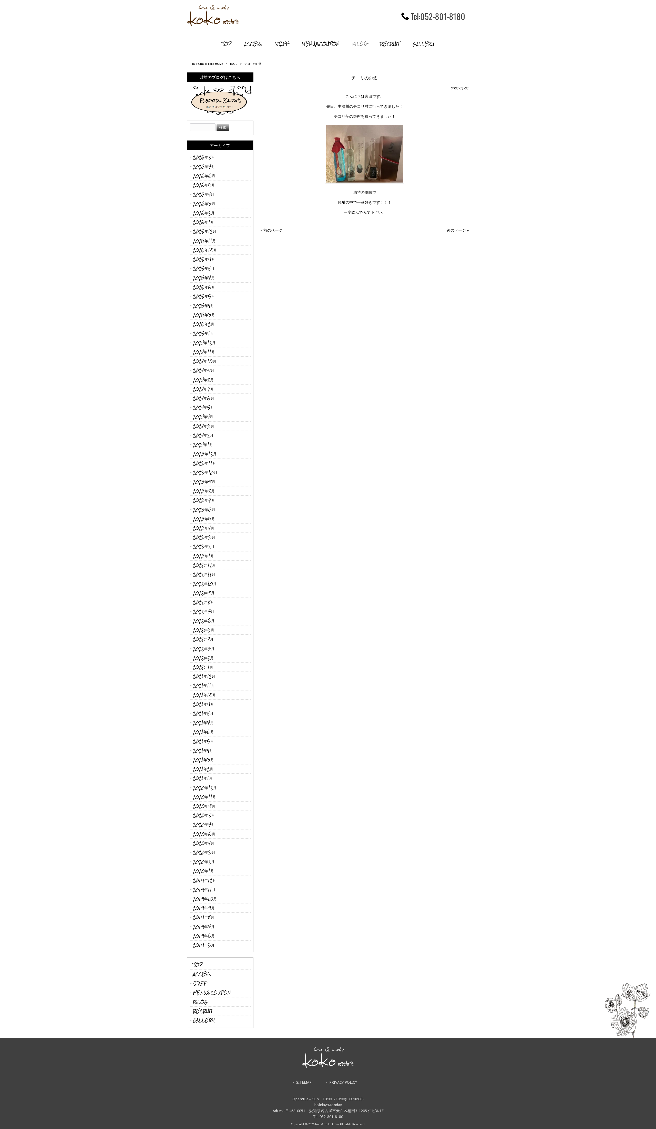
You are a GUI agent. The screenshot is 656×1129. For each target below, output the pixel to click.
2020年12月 (205, 787)
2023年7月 (204, 500)
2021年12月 (204, 676)
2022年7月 (203, 611)
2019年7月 (203, 926)
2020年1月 (203, 871)
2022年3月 (203, 648)
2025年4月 (203, 305)
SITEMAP (304, 1082)
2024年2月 (203, 435)
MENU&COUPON (212, 992)
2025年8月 (203, 268)
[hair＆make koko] (213, 24)
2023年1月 (203, 556)
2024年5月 (203, 407)
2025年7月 (204, 277)
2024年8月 (203, 380)
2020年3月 (204, 852)
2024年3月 (203, 426)
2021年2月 (203, 769)
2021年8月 (203, 713)
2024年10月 (204, 361)
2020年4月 (203, 843)
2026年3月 (204, 203)
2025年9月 (204, 259)
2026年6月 (204, 176)
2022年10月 (205, 583)
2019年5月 (203, 945)
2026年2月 (203, 213)
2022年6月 (203, 620)
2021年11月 (204, 685)
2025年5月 (204, 296)
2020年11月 (204, 797)
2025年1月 (203, 333)
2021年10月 (204, 695)
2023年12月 (205, 454)
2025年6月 (204, 287)
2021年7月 (203, 722)
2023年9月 (204, 481)
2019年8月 (203, 917)
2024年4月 (203, 416)
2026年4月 (203, 194)
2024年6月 (203, 398)
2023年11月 (204, 463)
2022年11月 (204, 574)
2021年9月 (203, 704)
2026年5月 (204, 185)
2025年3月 (204, 315)
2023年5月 (204, 519)
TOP (197, 965)
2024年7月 (203, 389)
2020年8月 (204, 815)
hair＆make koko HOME (207, 64)
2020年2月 (203, 861)
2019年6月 (204, 936)
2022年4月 (203, 639)
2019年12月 (204, 880)
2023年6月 (204, 509)
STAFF (200, 983)
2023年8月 (204, 491)
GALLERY (204, 1020)
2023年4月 (203, 528)
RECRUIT (203, 1011)
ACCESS (202, 974)
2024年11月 (204, 352)
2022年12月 (204, 565)
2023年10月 (205, 472)
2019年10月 (205, 898)
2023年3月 (204, 537)
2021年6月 (203, 732)
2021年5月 (203, 741)
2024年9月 (203, 370)
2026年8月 (204, 157)
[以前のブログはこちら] (220, 98)
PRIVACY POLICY (343, 1082)
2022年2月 (203, 658)
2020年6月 (204, 834)
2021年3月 (203, 759)
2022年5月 (203, 630)
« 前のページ (271, 230)
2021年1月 (203, 778)
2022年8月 (203, 602)
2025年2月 (203, 324)
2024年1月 (203, 444)
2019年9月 (204, 908)
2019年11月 (204, 889)
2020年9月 (204, 806)
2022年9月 (203, 593)
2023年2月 (203, 546)
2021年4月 (203, 750)
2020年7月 (204, 824)
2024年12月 (204, 342)
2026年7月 (204, 166)
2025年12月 (204, 231)
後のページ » (458, 230)
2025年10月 (205, 250)
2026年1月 (203, 222)
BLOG (234, 64)
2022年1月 (203, 667)
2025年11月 (204, 241)
